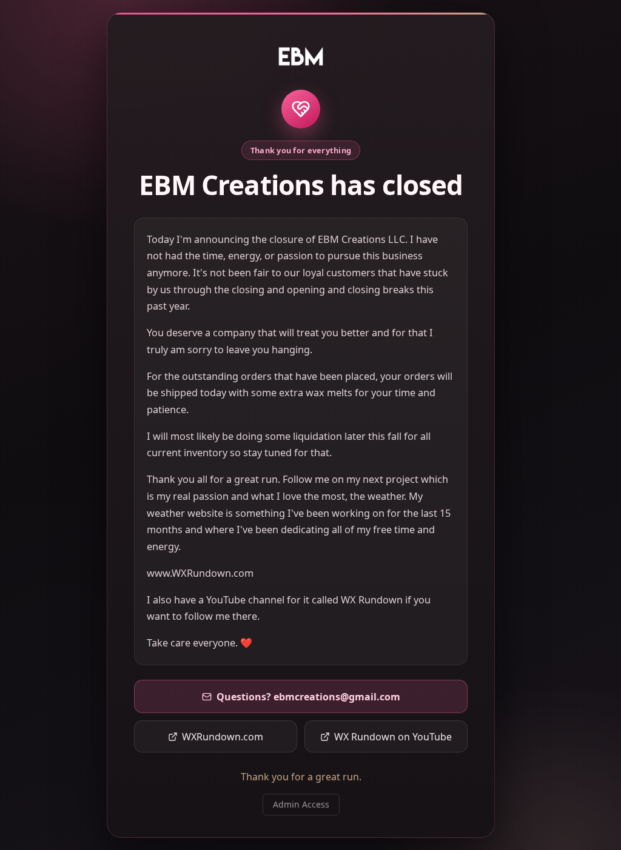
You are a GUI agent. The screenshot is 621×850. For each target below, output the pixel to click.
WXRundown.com (222, 736)
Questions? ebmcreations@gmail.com (308, 696)
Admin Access (301, 804)
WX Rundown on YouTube (393, 736)
